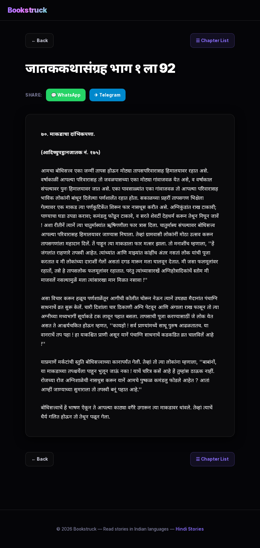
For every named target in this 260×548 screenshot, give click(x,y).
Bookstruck (27, 10)
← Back (39, 40)
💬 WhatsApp (66, 95)
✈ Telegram (107, 95)
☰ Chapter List (212, 40)
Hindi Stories (190, 529)
